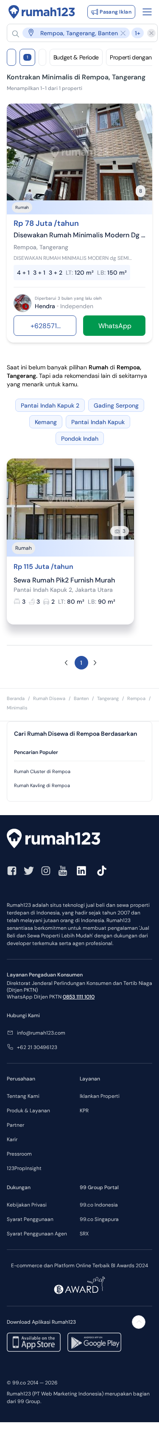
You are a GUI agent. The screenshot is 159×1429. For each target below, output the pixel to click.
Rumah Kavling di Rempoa (42, 785)
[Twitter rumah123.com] (29, 871)
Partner (15, 1125)
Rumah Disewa (49, 698)
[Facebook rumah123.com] (12, 871)
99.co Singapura (99, 1219)
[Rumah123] (41, 12)
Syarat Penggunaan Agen (37, 1233)
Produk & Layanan (28, 1110)
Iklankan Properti (100, 1096)
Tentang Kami (23, 1096)
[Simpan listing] (140, 115)
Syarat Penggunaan (30, 1219)
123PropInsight (24, 1168)
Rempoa (136, 698)
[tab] (79, 752)
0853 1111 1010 (79, 996)
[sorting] (42, 57)
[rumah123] (79, 839)
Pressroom (19, 1154)
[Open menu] (147, 12)
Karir (12, 1139)
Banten (81, 698)
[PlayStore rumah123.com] (94, 1342)
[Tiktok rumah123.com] (102, 871)
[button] (78, 33)
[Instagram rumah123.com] (46, 871)
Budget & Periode (76, 57)
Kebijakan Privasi (27, 1204)
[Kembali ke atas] (138, 1322)
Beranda (16, 698)
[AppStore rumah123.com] (34, 1342)
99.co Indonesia (99, 1204)
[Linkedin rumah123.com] (81, 871)
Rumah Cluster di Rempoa (42, 771)
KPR (84, 1110)
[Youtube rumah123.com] (63, 871)
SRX (84, 1233)
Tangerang (108, 698)
